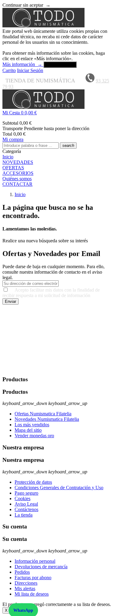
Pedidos (22, 572)
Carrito (9, 70)
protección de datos (85, 367)
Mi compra (12, 139)
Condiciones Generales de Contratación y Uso (59, 487)
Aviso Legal (26, 504)
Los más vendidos (32, 424)
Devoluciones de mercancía (41, 566)
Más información (22, 64)
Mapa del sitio (28, 430)
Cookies (22, 498)
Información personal (35, 561)
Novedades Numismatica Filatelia (47, 419)
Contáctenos (26, 509)
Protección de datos (33, 482)
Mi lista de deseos (32, 594)
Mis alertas (25, 588)
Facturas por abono (33, 577)
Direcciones (26, 583)
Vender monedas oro (34, 435)
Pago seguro (26, 493)
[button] (57, 113)
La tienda (24, 514)
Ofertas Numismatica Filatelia (43, 413)
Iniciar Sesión (30, 70)
